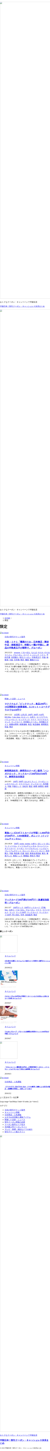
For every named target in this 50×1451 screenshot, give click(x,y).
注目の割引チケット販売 (15, 1110)
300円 (35, 715)
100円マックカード (32, 908)
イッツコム (12, 846)
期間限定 (44, 724)
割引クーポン (25, 657)
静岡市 (41, 786)
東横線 (26, 856)
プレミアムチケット (13, 851)
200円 (30, 715)
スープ (26, 655)
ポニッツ (34, 851)
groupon (17, 653)
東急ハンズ (17, 856)
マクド (33, 720)
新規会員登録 (35, 853)
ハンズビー (43, 849)
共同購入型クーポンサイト (16, 1127)
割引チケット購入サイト (15, 1132)
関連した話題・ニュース (15, 1120)
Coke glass (16, 717)
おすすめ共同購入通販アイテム (18, 1117)
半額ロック (16, 786)
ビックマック (24, 720)
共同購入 (15, 657)
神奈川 (32, 856)
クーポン (42, 782)
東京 (44, 853)
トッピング (34, 655)
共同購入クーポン (30, 722)
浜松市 (25, 786)
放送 (27, 853)
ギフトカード (10, 849)
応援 (22, 853)
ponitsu (27, 844)
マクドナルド (42, 720)
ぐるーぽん (25, 653)
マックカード (16, 722)
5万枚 (43, 908)
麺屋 (27, 660)
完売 (22, 915)
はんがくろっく (30, 782)
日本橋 (17, 660)
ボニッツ (26, 851)
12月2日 (23, 715)
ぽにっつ (41, 844)
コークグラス (42, 717)
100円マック (18, 908)
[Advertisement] (25, 683)
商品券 (17, 853)
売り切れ (16, 915)
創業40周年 (14, 724)
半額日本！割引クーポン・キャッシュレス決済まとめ (22, 306)
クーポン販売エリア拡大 (15, 1125)
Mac (6, 910)
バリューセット (11, 720)
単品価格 (36, 724)
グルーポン (17, 655)
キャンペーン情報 (12, 1112)
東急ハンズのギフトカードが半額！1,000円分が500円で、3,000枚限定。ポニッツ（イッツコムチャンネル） (27, 836)
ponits (22, 844)
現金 (6, 727)
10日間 (17, 715)
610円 (41, 715)
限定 (22, 660)
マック (7, 722)
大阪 (11, 660)
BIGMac (8, 717)
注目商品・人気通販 (13, 1115)
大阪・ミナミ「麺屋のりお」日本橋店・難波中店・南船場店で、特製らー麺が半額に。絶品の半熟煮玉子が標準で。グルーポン (27, 645)
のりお (40, 653)
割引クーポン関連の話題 (15, 1122)
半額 (44, 657)
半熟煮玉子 (36, 657)
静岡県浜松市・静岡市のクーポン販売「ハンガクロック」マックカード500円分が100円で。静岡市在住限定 (27, 773)
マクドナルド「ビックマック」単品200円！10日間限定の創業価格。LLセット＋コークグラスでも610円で (27, 707)
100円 (15, 782)
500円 (21, 782)
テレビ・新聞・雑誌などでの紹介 (19, 1129)
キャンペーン (42, 846)
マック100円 (21, 912)
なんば (34, 653)
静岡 (35, 786)
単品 (30, 724)
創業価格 (23, 724)
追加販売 (29, 915)
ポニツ (42, 851)
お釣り (32, 717)
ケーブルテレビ (31, 849)
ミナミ (43, 655)
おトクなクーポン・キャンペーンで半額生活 (18, 1435)
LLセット (25, 717)
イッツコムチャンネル (27, 846)
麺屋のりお (34, 660)
